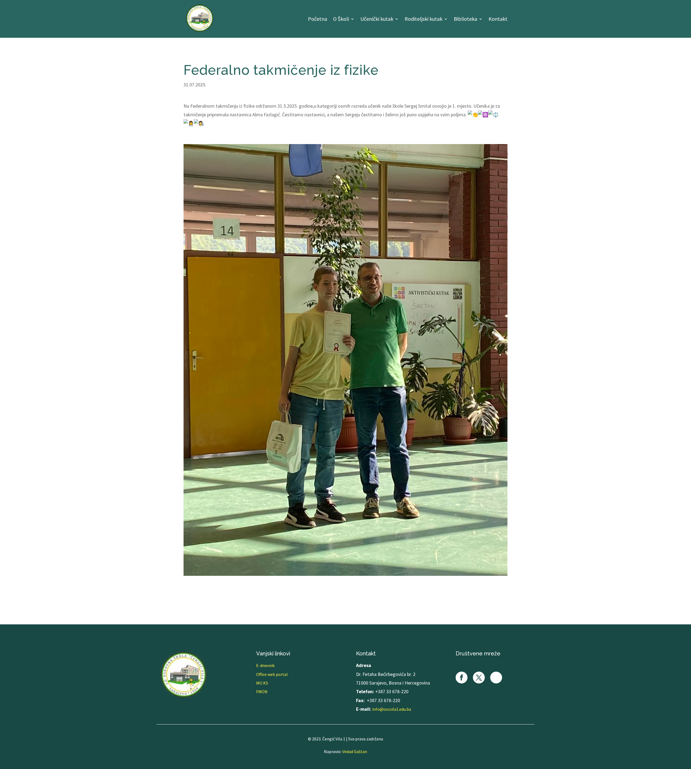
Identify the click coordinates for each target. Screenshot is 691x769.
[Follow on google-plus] (496, 677)
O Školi (341, 19)
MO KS (262, 683)
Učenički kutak (376, 19)
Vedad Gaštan (354, 751)
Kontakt (498, 19)
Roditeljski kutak (423, 19)
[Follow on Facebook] (462, 677)
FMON (261, 691)
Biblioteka (465, 19)
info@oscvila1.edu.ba (391, 709)
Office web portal (272, 674)
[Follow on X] (479, 677)
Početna (317, 19)
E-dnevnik (265, 665)
